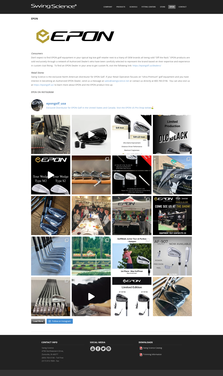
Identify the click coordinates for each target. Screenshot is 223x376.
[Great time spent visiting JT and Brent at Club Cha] (91, 175)
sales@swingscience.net (117, 80)
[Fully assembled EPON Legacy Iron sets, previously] (131, 175)
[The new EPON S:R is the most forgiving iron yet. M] (91, 134)
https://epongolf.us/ (44, 84)
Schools (133, 7)
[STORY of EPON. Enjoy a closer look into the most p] (91, 296)
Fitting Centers (149, 7)
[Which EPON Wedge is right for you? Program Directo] (50, 175)
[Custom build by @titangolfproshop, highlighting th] (172, 296)
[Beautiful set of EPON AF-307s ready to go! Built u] (50, 296)
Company (107, 7)
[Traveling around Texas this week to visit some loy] (172, 175)
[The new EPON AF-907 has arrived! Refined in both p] (172, 256)
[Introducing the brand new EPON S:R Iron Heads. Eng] (131, 134)
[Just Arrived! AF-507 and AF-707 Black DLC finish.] (131, 296)
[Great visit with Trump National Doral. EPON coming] (91, 256)
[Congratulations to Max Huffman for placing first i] (131, 256)
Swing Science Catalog (152, 348)
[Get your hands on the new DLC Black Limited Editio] (172, 134)
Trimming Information (152, 354)
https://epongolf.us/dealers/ (147, 65)
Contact (182, 7)
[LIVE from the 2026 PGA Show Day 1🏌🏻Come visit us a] (131, 215)
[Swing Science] (54, 11)
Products (120, 7)
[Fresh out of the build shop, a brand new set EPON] (50, 134)
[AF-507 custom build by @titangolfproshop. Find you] (50, 215)
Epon (172, 7)
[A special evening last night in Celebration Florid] (91, 215)
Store (162, 7)
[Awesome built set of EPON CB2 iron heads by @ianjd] (50, 256)
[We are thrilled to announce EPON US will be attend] (172, 215)
